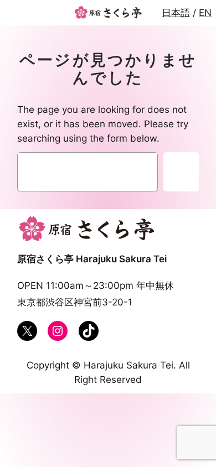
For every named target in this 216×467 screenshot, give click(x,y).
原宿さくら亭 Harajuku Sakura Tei (92, 258)
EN (205, 12)
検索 (181, 172)
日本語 (176, 12)
